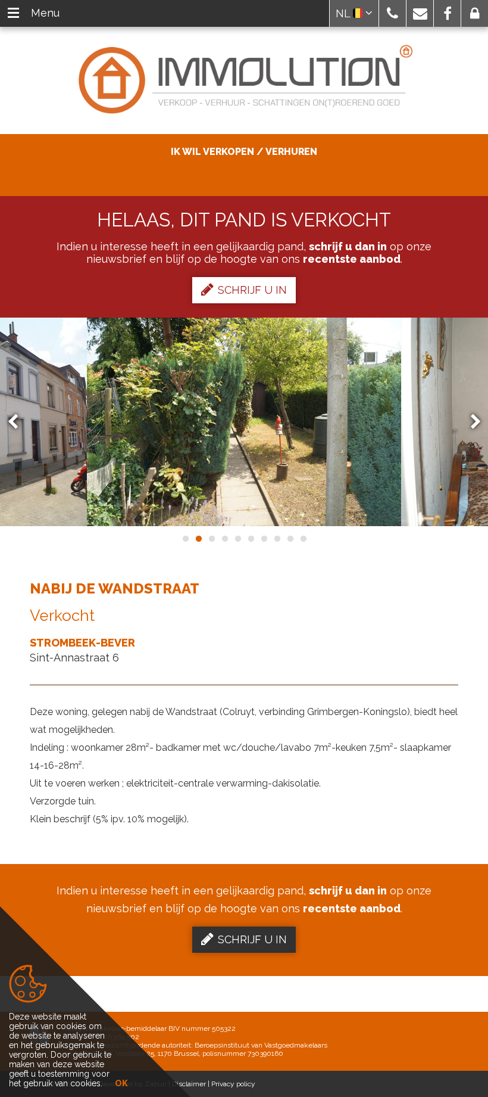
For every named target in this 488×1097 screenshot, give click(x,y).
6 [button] (250, 538)
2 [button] (198, 538)
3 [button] (211, 538)
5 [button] (237, 538)
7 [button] (263, 538)
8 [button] (276, 538)
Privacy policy (233, 1084)
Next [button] (470, 422)
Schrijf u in (252, 290)
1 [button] (185, 538)
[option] (244, 422)
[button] (392, 13)
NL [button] (344, 13)
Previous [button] (18, 422)
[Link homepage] (244, 80)
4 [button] (224, 538)
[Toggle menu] (13, 13)
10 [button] (303, 538)
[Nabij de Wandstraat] (244, 422)
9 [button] (289, 538)
